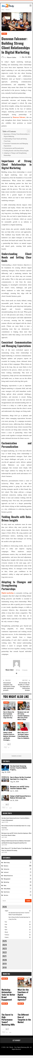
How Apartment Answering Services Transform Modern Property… (18, 768)
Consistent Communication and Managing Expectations (16, 144)
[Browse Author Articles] (16, 663)
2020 (4, 960)
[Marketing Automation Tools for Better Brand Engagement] (8, 982)
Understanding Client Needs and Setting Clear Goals (15, 140)
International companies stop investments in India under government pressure (9, 686)
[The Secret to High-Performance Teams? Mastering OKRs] (8, 1007)
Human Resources (8, 875)
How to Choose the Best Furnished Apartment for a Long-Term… (20, 778)
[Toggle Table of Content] (28, 131)
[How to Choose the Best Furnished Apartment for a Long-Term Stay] (9, 706)
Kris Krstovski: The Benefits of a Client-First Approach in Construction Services (24, 686)
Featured (6, 872)
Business (4, 33)
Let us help (16, 1040)
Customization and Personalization (14, 148)
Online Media (7, 888)
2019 (4, 963)
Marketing (6, 882)
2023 (4, 948)
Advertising (7, 862)
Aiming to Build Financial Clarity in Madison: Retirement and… (20, 797)
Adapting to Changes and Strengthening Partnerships (15, 154)
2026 (4, 906)
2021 (4, 956)
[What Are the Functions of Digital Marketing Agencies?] (25, 982)
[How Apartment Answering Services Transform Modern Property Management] (5, 768)
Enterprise (6, 869)
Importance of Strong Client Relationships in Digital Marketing (16, 135)
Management (7, 879)
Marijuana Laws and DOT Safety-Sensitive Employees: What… (20, 787)
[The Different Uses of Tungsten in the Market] (25, 1007)
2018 (4, 967)
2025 (4, 941)
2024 (4, 944)
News (5, 885)
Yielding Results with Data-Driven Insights (16, 151)
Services (6, 895)
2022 (4, 952)
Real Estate (7, 892)
